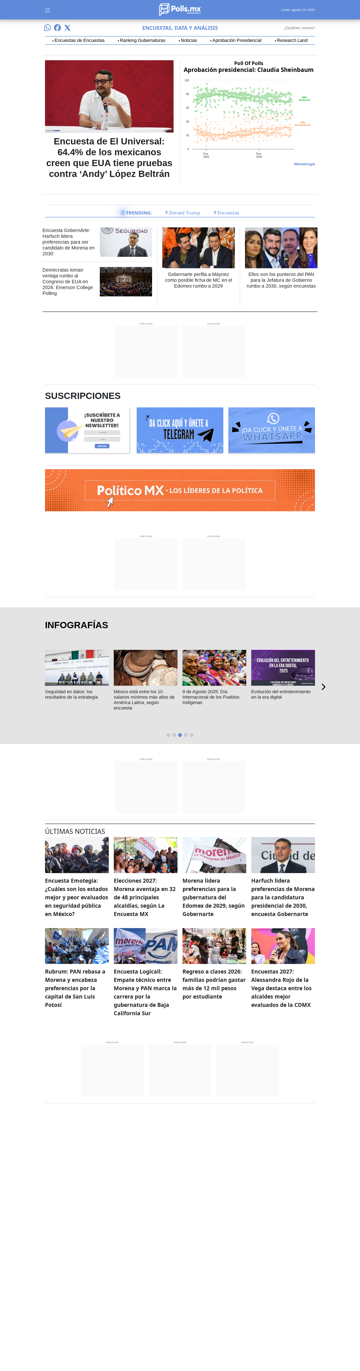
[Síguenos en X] (67, 27)
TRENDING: (139, 212)
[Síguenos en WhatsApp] (47, 27)
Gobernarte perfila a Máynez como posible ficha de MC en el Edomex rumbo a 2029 (198, 280)
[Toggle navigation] (47, 9)
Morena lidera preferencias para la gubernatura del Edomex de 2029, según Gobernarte (213, 897)
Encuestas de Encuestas (80, 40)
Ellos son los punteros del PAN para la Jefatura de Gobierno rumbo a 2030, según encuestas (281, 280)
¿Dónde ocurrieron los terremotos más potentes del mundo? (94, 697)
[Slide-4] (192, 735)
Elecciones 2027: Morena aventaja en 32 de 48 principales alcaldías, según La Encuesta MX (145, 897)
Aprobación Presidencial (236, 40)
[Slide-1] (174, 735)
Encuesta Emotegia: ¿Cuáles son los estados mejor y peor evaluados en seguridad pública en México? (76, 897)
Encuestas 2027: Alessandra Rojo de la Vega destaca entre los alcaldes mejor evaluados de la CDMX (281, 988)
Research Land (292, 40)
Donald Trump (184, 212)
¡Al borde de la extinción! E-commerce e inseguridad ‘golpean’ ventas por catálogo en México (301, 700)
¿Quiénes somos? (299, 27)
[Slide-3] (186, 735)
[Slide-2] (180, 735)
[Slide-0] (168, 735)
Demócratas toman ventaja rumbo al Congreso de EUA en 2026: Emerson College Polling (67, 281)
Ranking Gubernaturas (142, 40)
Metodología (304, 164)
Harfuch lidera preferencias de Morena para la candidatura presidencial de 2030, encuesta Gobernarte (283, 897)
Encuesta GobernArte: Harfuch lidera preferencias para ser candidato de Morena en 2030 (68, 242)
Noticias (189, 40)
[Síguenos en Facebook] (57, 27)
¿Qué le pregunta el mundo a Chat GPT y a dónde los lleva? (234, 694)
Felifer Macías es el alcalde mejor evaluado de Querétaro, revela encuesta (164, 697)
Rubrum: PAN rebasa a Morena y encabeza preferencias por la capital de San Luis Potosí (75, 988)
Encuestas (228, 212)
